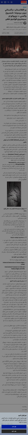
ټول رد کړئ (14, 431)
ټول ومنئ (14, 426)
